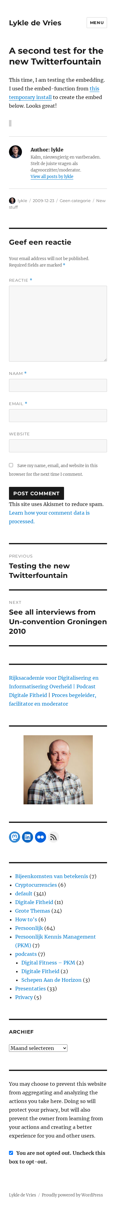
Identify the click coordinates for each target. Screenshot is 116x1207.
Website (19, 433)
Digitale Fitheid (34, 902)
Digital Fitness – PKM (48, 963)
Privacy (24, 997)
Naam (18, 373)
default (23, 893)
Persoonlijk (29, 928)
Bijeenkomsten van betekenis (51, 876)
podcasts (26, 954)
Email (18, 403)
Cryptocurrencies (36, 885)
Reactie (20, 280)
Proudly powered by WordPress (72, 1195)
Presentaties (30, 988)
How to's (26, 919)
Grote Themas (32, 911)
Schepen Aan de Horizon (51, 980)
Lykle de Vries (35, 23)
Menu (97, 22)
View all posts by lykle (52, 176)
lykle (22, 200)
